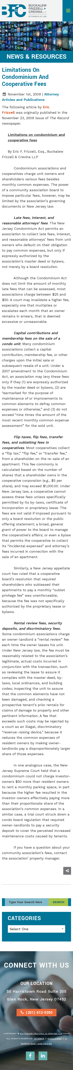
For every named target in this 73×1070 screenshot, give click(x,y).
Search (58, 902)
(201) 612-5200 (39, 1012)
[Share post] (67, 871)
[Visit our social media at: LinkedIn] (43, 1056)
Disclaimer (55, 1038)
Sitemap (39, 1038)
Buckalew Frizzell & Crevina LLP (41, 1033)
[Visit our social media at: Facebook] (30, 1056)
